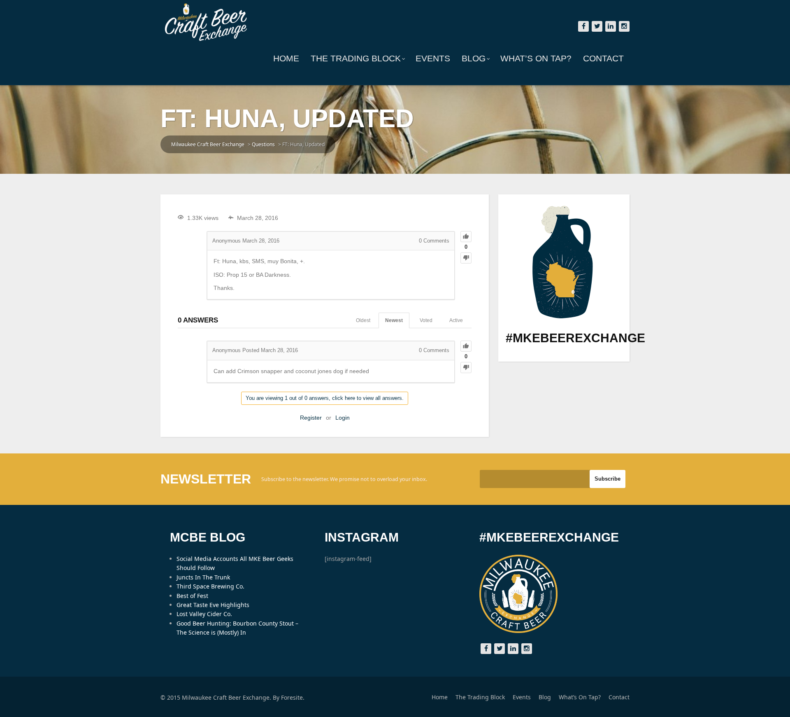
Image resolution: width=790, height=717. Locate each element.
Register (311, 417)
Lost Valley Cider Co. (204, 614)
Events (433, 58)
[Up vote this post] (466, 236)
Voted (426, 320)
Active (456, 320)
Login (342, 417)
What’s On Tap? (536, 58)
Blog (474, 58)
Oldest (363, 320)
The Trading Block (356, 58)
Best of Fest (192, 596)
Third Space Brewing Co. (210, 586)
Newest (394, 320)
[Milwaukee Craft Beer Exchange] (205, 22)
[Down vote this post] (466, 258)
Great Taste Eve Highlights (213, 605)
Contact (603, 58)
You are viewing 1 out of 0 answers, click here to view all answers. (325, 398)
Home (286, 58)
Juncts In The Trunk (203, 577)
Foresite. (292, 697)
